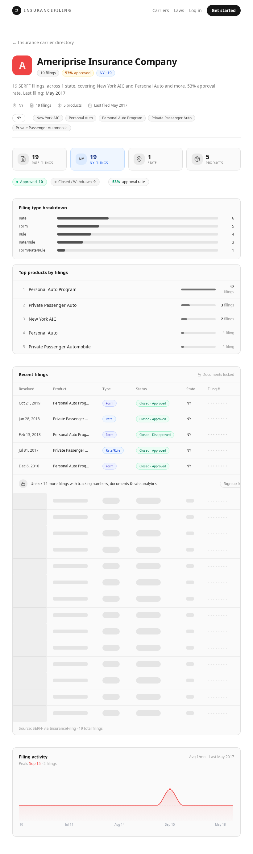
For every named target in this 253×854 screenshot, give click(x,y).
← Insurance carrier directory (43, 42)
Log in (195, 10)
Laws (179, 10)
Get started (224, 10)
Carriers (160, 10)
